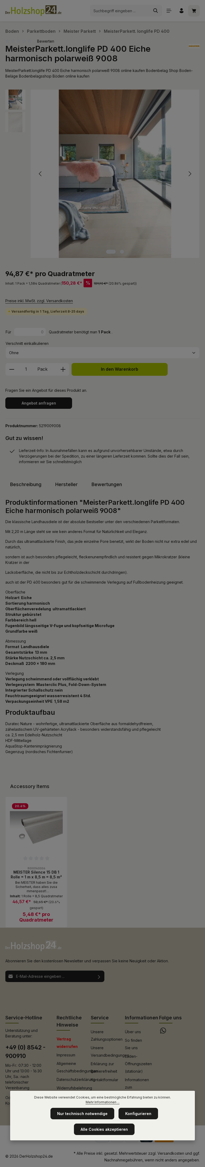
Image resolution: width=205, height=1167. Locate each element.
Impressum (66, 1055)
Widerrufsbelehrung (74, 1088)
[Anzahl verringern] (11, 369)
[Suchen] (155, 11)
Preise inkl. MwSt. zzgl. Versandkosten (39, 300)
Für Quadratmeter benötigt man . (59, 332)
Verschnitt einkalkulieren (27, 343)
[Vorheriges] (40, 173)
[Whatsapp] (163, 1032)
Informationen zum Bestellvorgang (138, 1087)
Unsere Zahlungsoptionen (107, 1035)
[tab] (25, 484)
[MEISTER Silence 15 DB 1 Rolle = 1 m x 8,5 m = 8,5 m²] (36, 827)
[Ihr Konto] (181, 11)
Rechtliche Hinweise (69, 1021)
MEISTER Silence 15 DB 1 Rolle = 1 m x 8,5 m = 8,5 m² (36, 874)
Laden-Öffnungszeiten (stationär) (138, 1063)
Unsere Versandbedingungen (110, 1051)
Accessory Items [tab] (29, 786)
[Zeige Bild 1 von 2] (111, 252)
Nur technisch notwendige (82, 1113)
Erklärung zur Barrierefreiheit (104, 1067)
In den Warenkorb (119, 369)
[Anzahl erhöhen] (63, 369)
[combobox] (120, 11)
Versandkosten (170, 1153)
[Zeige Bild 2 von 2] (122, 252)
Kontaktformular (104, 1079)
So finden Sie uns (133, 1044)
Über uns (133, 1031)
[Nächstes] (189, 173)
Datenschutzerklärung (76, 1079)
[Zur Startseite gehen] (33, 10)
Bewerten (45, 41)
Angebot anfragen (39, 403)
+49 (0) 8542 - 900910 (25, 1051)
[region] (102, 174)
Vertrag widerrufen (67, 1043)
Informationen (141, 1017)
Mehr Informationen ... (103, 1102)
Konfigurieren (138, 1113)
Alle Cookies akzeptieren (104, 1129)
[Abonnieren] (99, 976)
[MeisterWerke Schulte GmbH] (194, 54)
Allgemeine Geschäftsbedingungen (77, 1067)
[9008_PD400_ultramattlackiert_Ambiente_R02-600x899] (115, 174)
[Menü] (169, 11)
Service (100, 1017)
